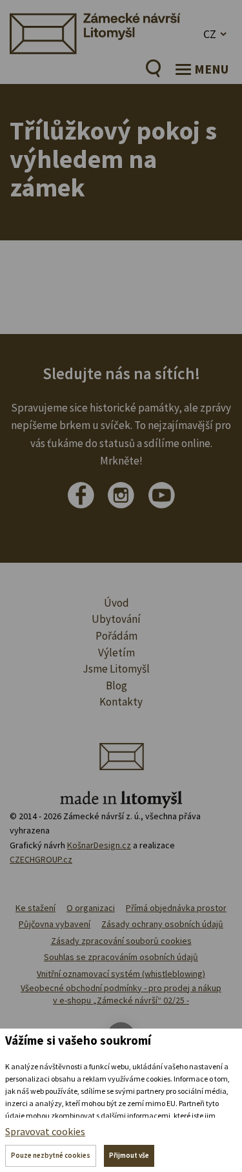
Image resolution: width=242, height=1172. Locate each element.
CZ (209, 33)
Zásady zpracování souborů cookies (121, 941)
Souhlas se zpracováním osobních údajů (121, 957)
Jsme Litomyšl (116, 669)
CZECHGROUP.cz (41, 859)
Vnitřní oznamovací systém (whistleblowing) (121, 973)
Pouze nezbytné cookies (50, 1155)
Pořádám (116, 636)
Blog (116, 685)
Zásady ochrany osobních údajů (162, 924)
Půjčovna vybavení (54, 924)
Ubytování (116, 619)
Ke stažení (35, 908)
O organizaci (90, 908)
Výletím (116, 652)
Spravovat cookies (45, 1131)
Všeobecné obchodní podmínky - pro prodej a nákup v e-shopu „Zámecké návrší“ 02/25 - (121, 994)
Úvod (116, 603)
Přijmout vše (129, 1155)
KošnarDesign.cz (99, 845)
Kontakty (121, 702)
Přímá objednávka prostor (176, 908)
